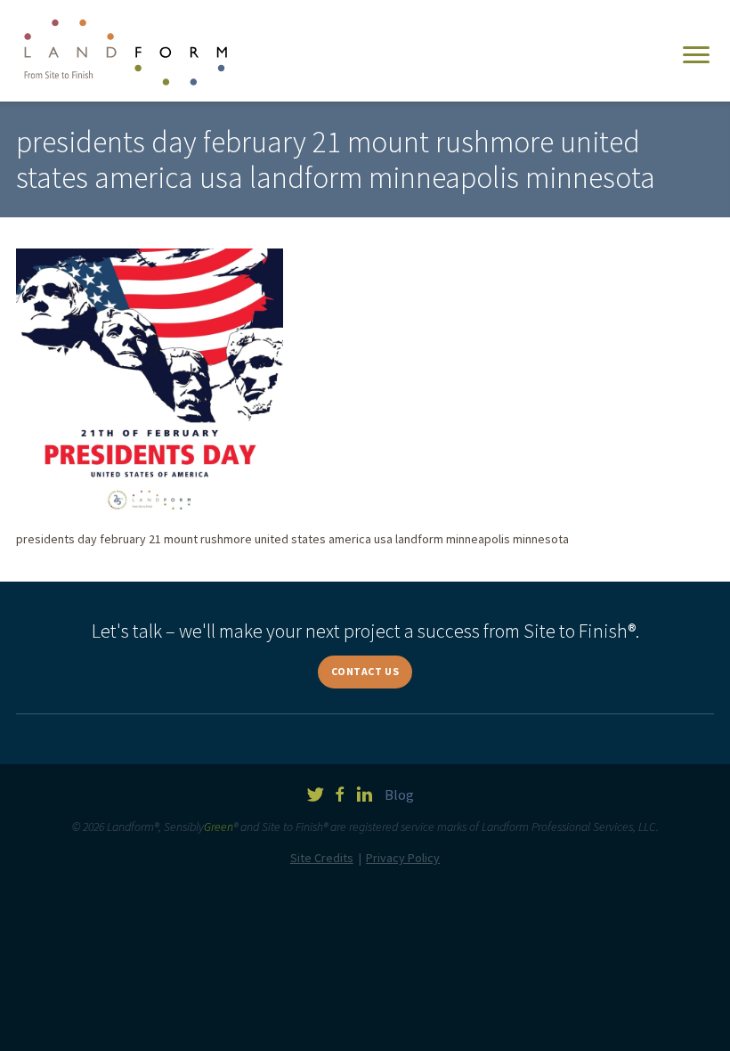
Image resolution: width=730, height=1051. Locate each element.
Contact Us (365, 671)
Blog (399, 794)
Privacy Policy (403, 858)
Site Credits (321, 858)
